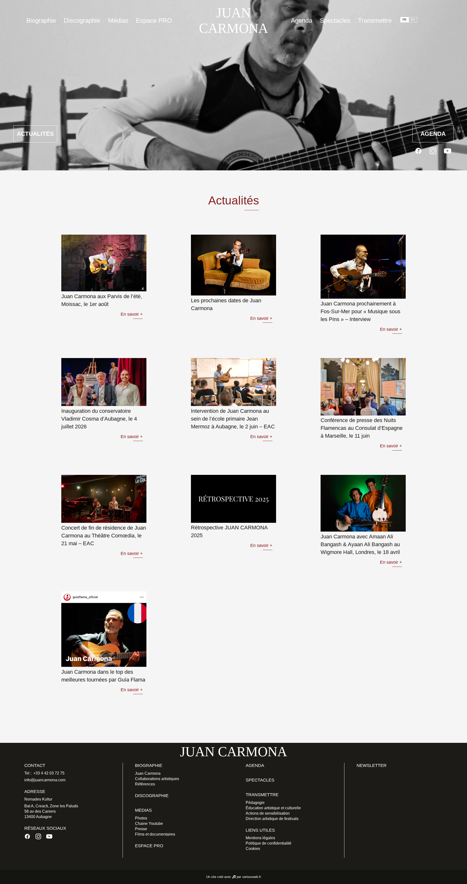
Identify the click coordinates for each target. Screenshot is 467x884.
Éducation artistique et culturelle (273, 808)
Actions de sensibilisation (268, 813)
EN (413, 19)
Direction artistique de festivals (272, 819)
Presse (141, 829)
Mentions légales (260, 838)
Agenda (301, 20)
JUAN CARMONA (233, 20)
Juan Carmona (148, 773)
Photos (141, 818)
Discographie (82, 20)
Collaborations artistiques (157, 779)
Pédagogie (255, 803)
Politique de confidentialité (268, 843)
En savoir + (132, 314)
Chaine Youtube (149, 823)
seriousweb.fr (251, 877)
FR (404, 19)
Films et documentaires (155, 834)
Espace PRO (154, 20)
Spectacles (335, 20)
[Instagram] (433, 151)
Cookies (253, 849)
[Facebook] (418, 151)
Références (145, 784)
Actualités (35, 133)
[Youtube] (447, 151)
